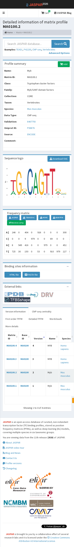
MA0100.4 (12, 345)
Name (52, 338)
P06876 (31, 128)
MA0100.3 (12, 359)
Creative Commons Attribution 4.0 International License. (44, 539)
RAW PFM (59, 217)
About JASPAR (12, 442)
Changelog (11, 468)
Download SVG (59, 158)
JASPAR (14, 217)
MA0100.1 (12, 385)
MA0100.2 (12, 372)
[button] (3, 13)
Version (38, 338)
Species (66, 338)
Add (65, 64)
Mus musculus (34, 108)
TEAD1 (19, 49)
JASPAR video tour (14, 447)
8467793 (31, 121)
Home (10, 32)
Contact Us (11, 458)
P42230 (27, 49)
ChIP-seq (36, 49)
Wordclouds (56, 318)
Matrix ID (11, 337)
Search (59, 44)
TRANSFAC (30, 217)
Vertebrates (49, 49)
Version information (16, 311)
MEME (45, 217)
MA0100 (24, 345)
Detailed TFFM (36, 318)
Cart (47, 12)
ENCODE (31, 134)
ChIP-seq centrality (41, 311)
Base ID (24, 337)
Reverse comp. (17, 222)
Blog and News (12, 452)
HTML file (14, 274)
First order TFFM (14, 318)
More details (12, 326)
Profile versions (13, 463)
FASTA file (32, 274)
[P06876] (15, 294)
